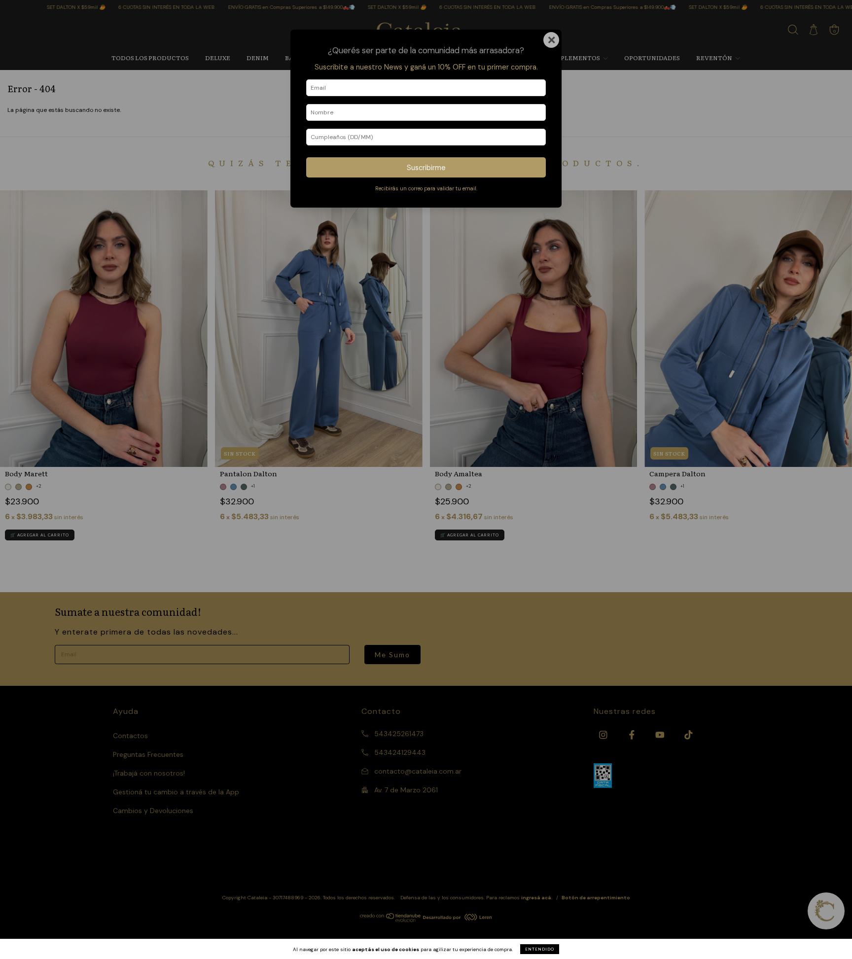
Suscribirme (426, 167)
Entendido (539, 949)
